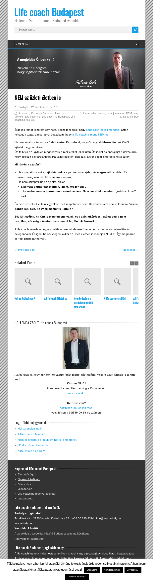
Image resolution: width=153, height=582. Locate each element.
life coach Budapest (42, 113)
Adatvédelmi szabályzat (29, 538)
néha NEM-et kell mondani (103, 129)
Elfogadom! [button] (92, 570)
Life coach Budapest (49, 12)
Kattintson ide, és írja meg (76, 407)
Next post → (130, 249)
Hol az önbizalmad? (25, 298)
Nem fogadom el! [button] (112, 570)
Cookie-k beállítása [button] (77, 576)
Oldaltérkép (25, 488)
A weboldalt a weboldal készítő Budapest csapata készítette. (52, 533)
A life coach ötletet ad (55, 298)
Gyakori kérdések (29, 479)
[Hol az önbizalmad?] (29, 282)
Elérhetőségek (27, 474)
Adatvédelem (26, 484)
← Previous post (25, 249)
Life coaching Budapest (55, 116)
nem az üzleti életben (129, 115)
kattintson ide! (76, 393)
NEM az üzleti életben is (33, 445)
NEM (129, 113)
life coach (23, 113)
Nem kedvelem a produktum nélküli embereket (83, 302)
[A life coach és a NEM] (118, 282)
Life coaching (32, 116)
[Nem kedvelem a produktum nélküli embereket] (89, 282)
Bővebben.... (133, 570)
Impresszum (25, 498)
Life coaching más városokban (37, 493)
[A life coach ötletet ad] (59, 282)
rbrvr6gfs (23, 107)
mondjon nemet (116, 113)
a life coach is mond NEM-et (90, 134)
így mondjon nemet (94, 113)
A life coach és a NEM (115, 298)
